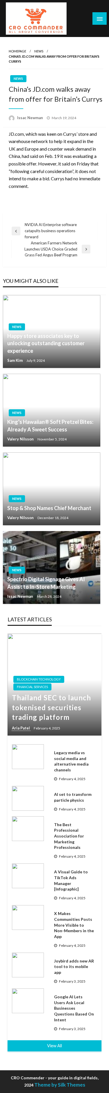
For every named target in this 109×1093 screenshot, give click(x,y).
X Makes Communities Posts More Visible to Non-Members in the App (74, 925)
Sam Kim (15, 360)
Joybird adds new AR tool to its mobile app (74, 966)
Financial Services (32, 687)
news (38, 51)
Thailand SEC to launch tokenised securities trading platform (51, 707)
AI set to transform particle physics (73, 797)
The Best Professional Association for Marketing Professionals (69, 836)
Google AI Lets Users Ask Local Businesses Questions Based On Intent (74, 1008)
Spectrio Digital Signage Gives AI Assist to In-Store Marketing (46, 583)
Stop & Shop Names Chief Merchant (49, 508)
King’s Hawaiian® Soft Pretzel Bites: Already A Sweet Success (50, 425)
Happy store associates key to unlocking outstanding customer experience (46, 343)
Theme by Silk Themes (59, 1085)
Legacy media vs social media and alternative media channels (71, 761)
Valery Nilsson (21, 439)
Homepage (17, 51)
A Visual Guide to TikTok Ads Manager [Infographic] (71, 880)
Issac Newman (30, 117)
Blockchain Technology (39, 679)
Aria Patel (21, 728)
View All (54, 1045)
